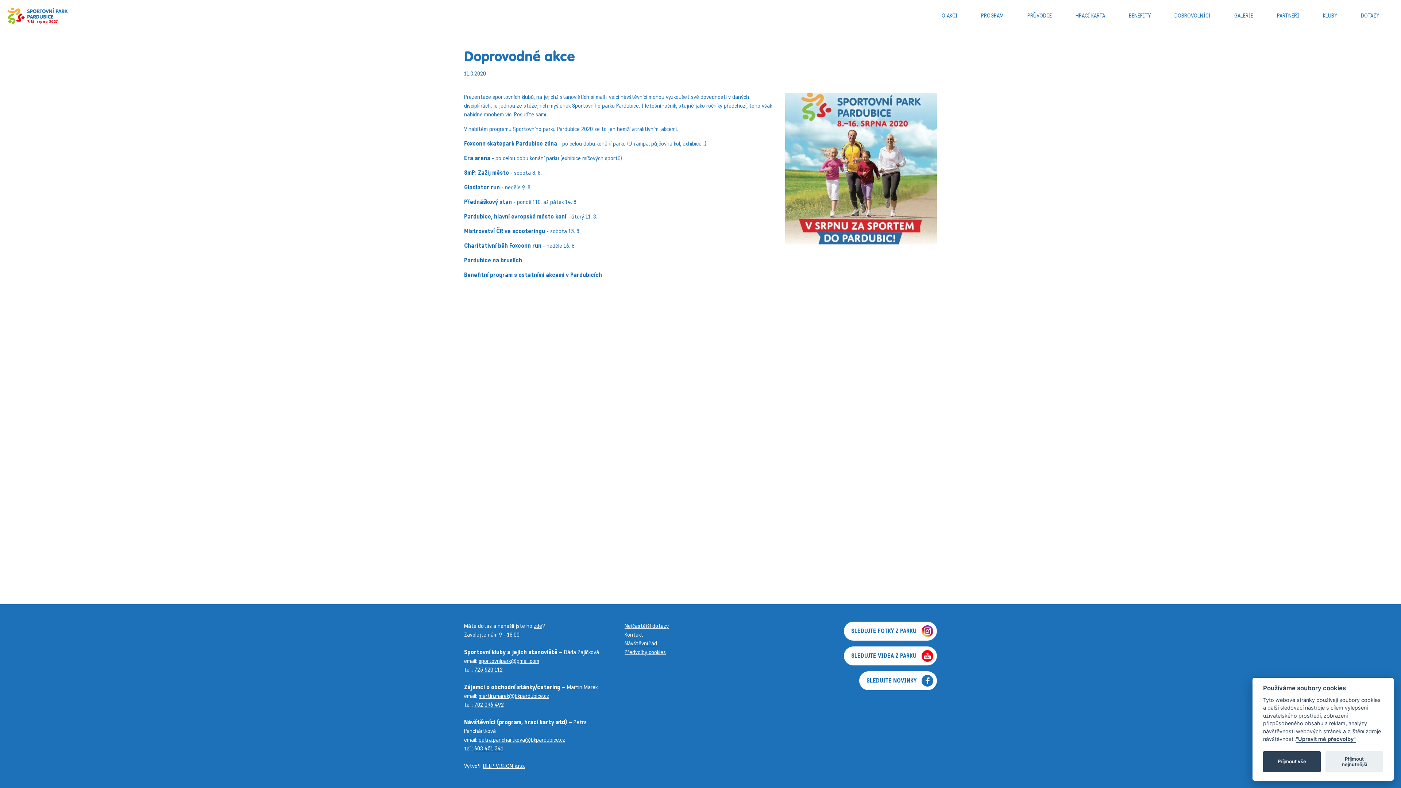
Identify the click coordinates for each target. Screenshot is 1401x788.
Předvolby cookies (645, 652)
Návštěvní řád (641, 643)
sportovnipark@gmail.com (509, 660)
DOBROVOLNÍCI (1192, 15)
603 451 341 (488, 748)
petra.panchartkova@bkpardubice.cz (522, 739)
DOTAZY (1370, 15)
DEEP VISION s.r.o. (504, 765)
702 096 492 (489, 704)
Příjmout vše (1292, 762)
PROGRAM (992, 15)
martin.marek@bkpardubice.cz (514, 695)
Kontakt (634, 634)
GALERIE (1243, 15)
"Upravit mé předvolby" (1326, 739)
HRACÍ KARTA (1090, 15)
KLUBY (1330, 15)
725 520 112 (488, 669)
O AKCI (949, 15)
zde (538, 625)
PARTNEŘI (1288, 15)
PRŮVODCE (1039, 15)
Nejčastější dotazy (647, 625)
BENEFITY (1140, 15)
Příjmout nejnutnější (1354, 762)
